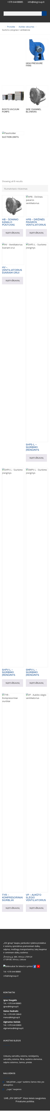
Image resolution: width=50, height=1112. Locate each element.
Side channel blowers (33, 110)
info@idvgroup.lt (36, 2)
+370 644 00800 (14, 1025)
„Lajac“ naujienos (13, 1089)
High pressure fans (34, 64)
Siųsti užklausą (12, 233)
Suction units (10, 137)
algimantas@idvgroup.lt (13, 1028)
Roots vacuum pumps (10, 110)
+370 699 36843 (14, 1014)
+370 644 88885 (15, 2)
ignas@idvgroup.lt (11, 1006)
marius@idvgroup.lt (11, 1017)
